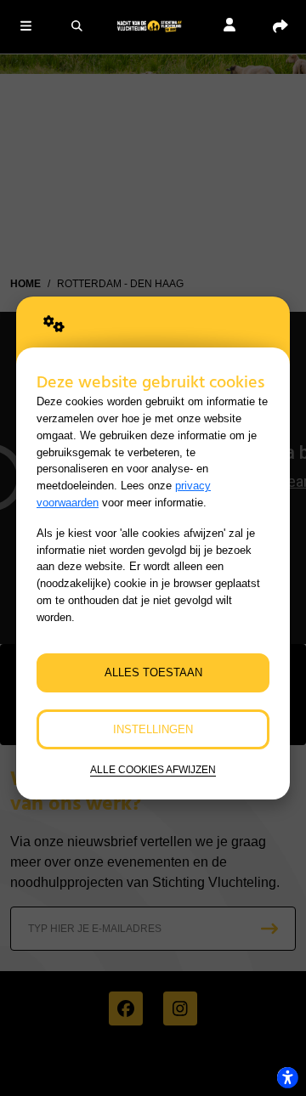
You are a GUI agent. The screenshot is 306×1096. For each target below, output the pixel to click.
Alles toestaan (153, 672)
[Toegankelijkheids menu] (287, 1077)
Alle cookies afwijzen (153, 769)
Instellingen (153, 729)
